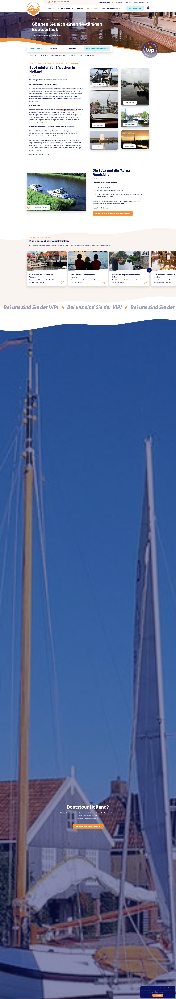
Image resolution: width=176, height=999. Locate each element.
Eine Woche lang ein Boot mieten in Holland (126, 276)
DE (149, 2)
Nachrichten (128, 2)
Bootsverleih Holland (110, 8)
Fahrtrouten (119, 2)
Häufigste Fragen (139, 2)
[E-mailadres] (113, 2)
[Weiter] (149, 270)
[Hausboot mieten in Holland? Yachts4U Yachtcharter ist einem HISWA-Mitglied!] (147, 8)
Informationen (92, 8)
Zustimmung (158, 995)
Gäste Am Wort (67, 8)
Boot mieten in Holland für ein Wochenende (41, 276)
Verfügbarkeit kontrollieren (96, 48)
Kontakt (80, 8)
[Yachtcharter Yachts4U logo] (33, 8)
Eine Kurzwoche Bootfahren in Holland (83, 276)
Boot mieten (52, 8)
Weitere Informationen (160, 992)
